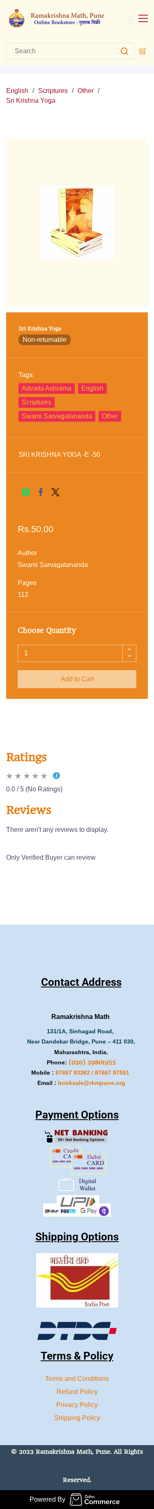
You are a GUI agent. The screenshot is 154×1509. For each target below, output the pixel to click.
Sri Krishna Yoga (30, 100)
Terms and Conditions (77, 1378)
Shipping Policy (77, 1417)
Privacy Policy (77, 1404)
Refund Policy (77, 1391)
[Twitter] (55, 492)
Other (86, 90)
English (17, 90)
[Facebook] (40, 492)
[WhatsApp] (26, 492)
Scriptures (53, 90)
